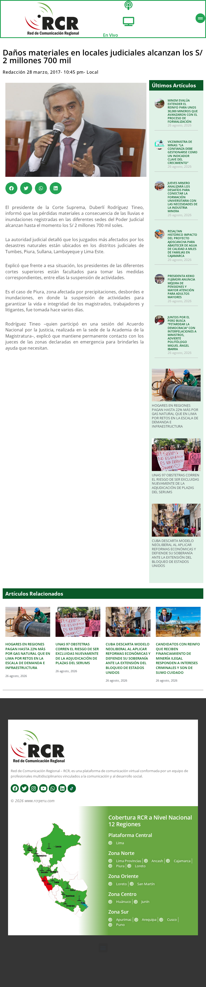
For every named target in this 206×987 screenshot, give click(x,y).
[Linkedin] (62, 788)
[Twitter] (24, 788)
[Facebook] (15, 788)
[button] (11, 188)
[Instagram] (34, 788)
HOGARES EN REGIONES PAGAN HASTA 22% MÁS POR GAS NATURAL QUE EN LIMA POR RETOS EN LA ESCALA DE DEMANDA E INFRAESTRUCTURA (175, 416)
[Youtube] (43, 788)
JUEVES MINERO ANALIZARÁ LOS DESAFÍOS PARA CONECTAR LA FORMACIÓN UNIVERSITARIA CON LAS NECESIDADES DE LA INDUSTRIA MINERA (182, 197)
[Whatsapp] (53, 788)
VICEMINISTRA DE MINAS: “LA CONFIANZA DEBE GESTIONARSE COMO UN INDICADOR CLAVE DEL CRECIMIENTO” (182, 152)
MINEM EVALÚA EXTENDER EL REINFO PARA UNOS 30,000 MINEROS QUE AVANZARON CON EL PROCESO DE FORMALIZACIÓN (183, 111)
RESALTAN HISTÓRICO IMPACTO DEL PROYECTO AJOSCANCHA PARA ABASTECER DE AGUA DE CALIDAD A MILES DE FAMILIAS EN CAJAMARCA (182, 243)
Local (92, 72)
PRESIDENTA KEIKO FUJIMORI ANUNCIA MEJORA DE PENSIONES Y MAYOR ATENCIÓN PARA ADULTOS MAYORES (181, 286)
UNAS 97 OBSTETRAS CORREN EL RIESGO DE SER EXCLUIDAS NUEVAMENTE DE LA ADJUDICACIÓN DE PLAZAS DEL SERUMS (175, 483)
